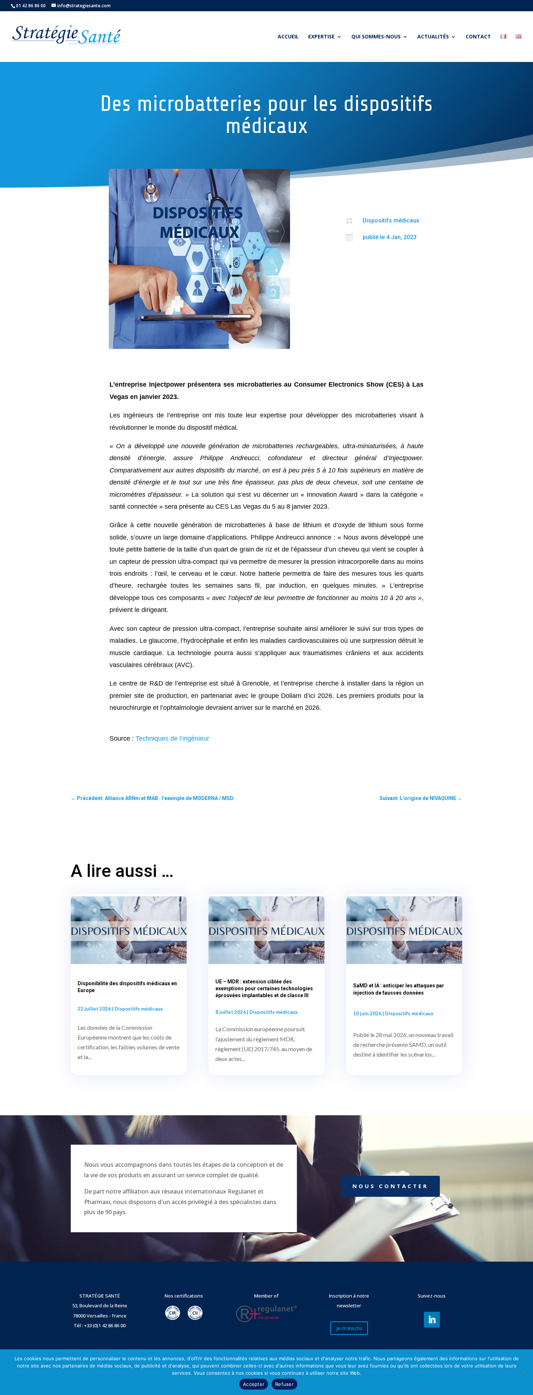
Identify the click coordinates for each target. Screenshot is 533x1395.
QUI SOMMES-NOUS (376, 37)
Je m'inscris (349, 1328)
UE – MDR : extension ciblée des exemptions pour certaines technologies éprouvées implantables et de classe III (264, 988)
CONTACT (478, 37)
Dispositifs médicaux (391, 220)
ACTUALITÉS (433, 37)
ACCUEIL (288, 37)
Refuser (284, 1384)
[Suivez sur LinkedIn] (432, 1320)
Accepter (253, 1384)
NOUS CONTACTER (390, 1186)
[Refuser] (524, 1372)
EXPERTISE (321, 37)
